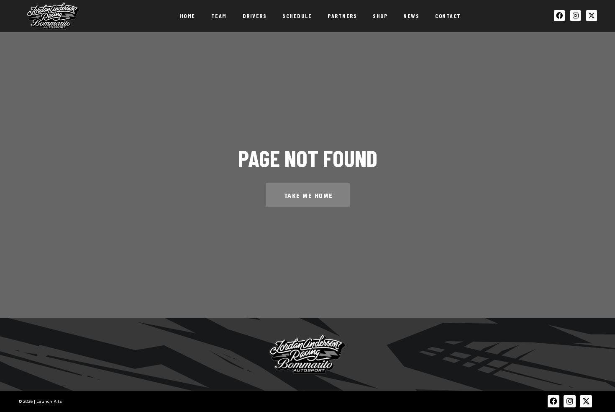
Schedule (297, 15)
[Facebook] (559, 15)
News (411, 15)
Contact (448, 15)
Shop (380, 15)
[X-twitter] (591, 15)
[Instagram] (575, 15)
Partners (342, 15)
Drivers (255, 15)
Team (219, 15)
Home (187, 15)
